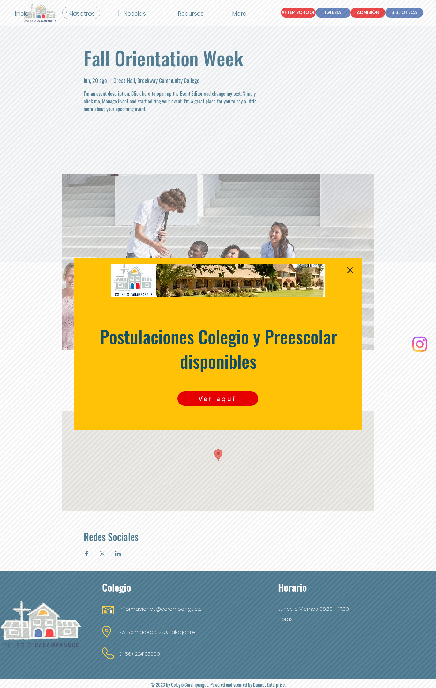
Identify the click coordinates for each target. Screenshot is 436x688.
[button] (350, 270)
